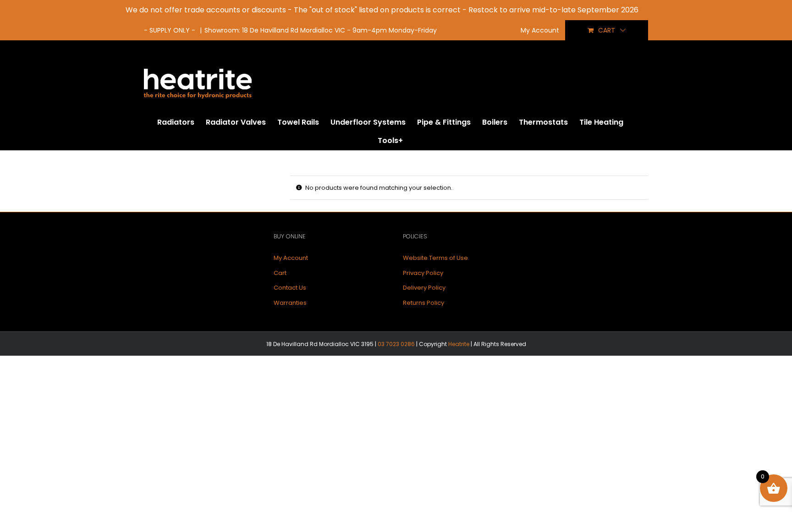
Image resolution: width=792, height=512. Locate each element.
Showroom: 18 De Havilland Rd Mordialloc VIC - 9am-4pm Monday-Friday (320, 30)
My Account (291, 257)
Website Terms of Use (435, 257)
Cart (280, 273)
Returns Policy (423, 302)
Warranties (290, 302)
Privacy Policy (423, 273)
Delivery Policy (424, 287)
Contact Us (290, 287)
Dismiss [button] (653, 10)
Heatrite (458, 344)
